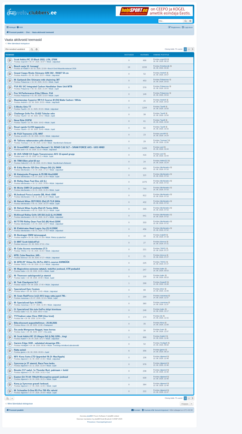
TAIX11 (24, 251)
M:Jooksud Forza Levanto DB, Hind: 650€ (35, 194)
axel (22, 150)
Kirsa (23, 325)
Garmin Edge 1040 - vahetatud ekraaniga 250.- (37, 343)
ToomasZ (24, 143)
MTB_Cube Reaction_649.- (27, 255)
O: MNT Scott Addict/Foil (26, 242)
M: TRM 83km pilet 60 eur (27, 161)
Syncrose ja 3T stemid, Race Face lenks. (34, 363)
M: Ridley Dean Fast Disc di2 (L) (30, 181)
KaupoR (163, 282)
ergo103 (24, 62)
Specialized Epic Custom (27, 289)
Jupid (47, 352)
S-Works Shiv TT (22, 107)
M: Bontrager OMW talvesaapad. (30, 235)
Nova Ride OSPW (23, 120)
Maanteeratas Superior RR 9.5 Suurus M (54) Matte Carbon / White (47, 100)
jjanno (23, 352)
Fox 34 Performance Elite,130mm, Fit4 (33, 93)
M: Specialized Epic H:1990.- (28, 302)
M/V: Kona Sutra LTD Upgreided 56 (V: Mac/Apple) (39, 356)
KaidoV (24, 339)
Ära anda (48, 332)
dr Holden (25, 69)
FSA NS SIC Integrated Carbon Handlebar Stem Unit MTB (43, 86)
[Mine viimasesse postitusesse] (168, 59)
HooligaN (24, 345)
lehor (23, 291)
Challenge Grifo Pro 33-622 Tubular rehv (34, 113)
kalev (23, 271)
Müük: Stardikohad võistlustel (59, 143)
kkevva (24, 244)
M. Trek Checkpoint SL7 (26, 282)
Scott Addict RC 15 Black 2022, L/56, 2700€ (35, 59)
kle (22, 318)
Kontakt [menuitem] (137, 410)
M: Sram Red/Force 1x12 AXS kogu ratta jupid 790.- (40, 296)
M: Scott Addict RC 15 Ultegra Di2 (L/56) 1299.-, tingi (40, 336)
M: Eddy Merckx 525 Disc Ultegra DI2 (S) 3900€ (37, 167)
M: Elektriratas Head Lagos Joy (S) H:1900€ (36, 228)
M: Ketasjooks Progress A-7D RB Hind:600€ (36, 174)
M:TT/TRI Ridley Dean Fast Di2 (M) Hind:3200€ (37, 221)
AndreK (24, 75)
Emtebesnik (165, 66)
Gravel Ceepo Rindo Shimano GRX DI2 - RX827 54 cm (41, 73)
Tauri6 (23, 109)
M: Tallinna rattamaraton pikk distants (33, 140)
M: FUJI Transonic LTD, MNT (28, 134)
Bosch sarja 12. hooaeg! (26, 66)
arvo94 (24, 136)
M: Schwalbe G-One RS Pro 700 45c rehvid (35, 390)
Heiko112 (24, 163)
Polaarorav (25, 82)
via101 (23, 285)
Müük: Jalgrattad (53, 62)
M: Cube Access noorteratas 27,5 (30, 248)
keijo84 (24, 237)
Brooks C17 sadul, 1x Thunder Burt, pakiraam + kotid (41, 370)
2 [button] (188, 49)
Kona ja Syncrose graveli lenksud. (31, 383)
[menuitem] (19, 27)
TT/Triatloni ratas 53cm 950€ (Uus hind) (34, 316)
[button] (192, 49)
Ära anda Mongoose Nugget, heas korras (34, 329)
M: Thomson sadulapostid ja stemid (32, 275)
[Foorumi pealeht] (32, 11)
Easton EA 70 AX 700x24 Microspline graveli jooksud (41, 377)
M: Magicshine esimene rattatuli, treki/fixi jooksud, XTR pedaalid (47, 269)
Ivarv (23, 332)
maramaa (24, 298)
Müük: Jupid (54, 82)
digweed (24, 359)
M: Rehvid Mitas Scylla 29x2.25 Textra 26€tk (36, 208)
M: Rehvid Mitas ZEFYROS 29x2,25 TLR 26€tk (37, 201)
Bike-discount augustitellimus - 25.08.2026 (35, 323)
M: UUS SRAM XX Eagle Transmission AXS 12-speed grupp (44, 154)
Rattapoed (48, 325)
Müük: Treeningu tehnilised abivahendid (63, 345)
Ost (47, 244)
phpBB (89, 416)
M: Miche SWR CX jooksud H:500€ (31, 188)
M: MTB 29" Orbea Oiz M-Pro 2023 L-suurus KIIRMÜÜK (41, 262)
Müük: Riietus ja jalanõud (56, 237)
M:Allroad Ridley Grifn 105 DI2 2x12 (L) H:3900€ (38, 215)
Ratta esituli (20, 350)
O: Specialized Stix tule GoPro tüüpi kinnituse (37, 309)
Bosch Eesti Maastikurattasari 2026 (62, 69)
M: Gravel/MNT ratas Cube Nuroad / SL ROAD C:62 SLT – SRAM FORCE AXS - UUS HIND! (59, 147)
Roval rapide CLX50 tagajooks (29, 127)
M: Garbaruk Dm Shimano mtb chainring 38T (37, 80)
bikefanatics (25, 170)
